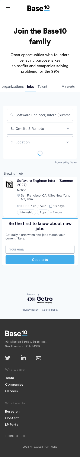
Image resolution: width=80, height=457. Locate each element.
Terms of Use (15, 435)
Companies (14, 384)
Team (9, 378)
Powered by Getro (66, 162)
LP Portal (12, 424)
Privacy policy (30, 309)
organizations (13, 86)
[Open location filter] (67, 142)
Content (12, 418)
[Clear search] (67, 115)
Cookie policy (50, 309)
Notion (21, 190)
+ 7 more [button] (56, 212)
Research (12, 411)
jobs (30, 86)
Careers (11, 391)
